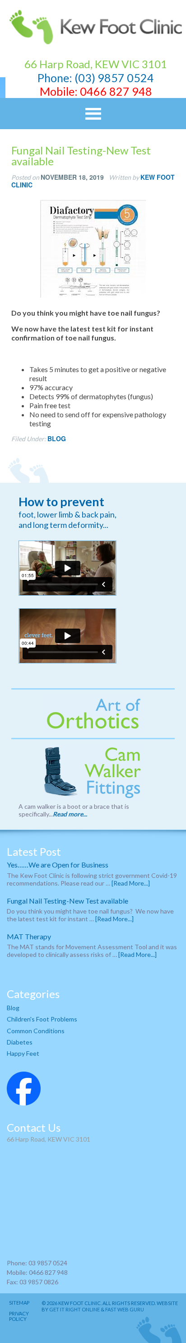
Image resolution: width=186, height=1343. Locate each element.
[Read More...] (131, 883)
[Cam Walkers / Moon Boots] (93, 772)
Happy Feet (23, 1053)
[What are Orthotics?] (93, 713)
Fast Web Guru (124, 1309)
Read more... (70, 814)
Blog (56, 438)
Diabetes (20, 1042)
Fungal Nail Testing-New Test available (67, 900)
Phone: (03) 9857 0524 (95, 77)
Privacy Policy (19, 1316)
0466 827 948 (116, 91)
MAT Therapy (29, 936)
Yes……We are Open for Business (57, 864)
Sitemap (19, 1303)
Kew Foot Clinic (93, 27)
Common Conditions (36, 1031)
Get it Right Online (74, 1309)
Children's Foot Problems (42, 1019)
